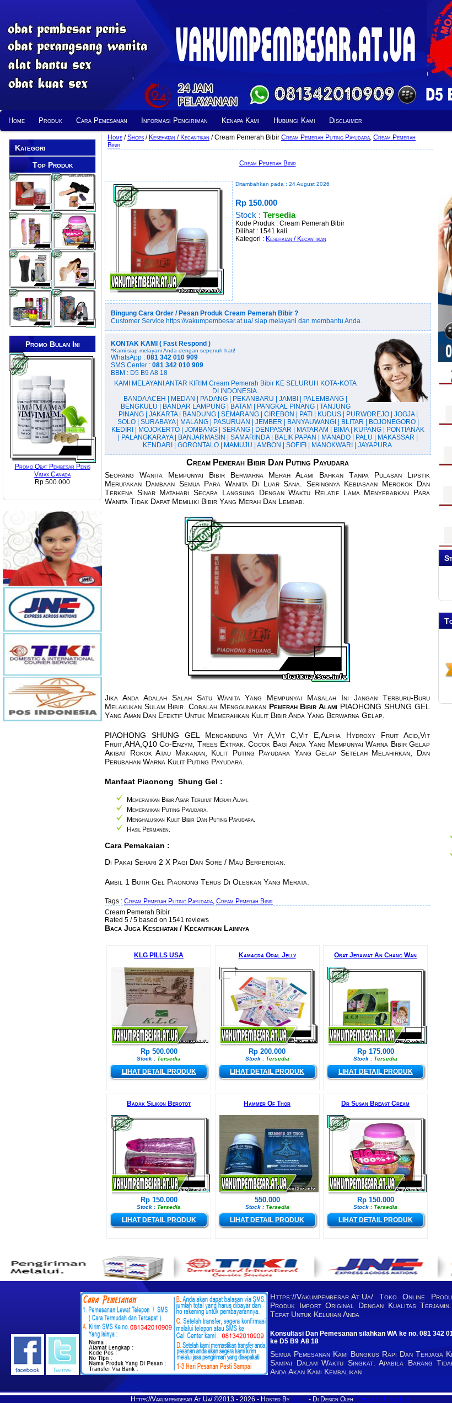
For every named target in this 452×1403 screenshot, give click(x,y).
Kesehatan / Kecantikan (296, 239)
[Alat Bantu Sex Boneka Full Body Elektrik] (74, 285)
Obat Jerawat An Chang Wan (375, 955)
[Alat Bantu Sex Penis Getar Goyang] (30, 246)
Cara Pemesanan (101, 120)
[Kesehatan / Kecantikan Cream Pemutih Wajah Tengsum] (30, 324)
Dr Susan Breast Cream (375, 1103)
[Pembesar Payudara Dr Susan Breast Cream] (74, 246)
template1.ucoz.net (382, 1399)
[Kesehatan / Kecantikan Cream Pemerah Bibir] (30, 208)
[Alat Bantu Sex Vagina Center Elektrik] (30, 285)
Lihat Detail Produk (159, 1071)
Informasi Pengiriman (174, 120)
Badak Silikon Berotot (159, 1103)
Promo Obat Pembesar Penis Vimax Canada (52, 470)
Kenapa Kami (241, 120)
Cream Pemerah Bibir (267, 163)
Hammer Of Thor (267, 1103)
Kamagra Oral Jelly (267, 955)
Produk (50, 120)
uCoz (299, 1399)
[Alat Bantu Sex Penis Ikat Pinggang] (74, 208)
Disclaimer (345, 120)
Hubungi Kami (294, 120)
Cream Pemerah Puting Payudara (325, 137)
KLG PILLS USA (159, 955)
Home (16, 120)
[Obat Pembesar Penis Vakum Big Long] (74, 324)
